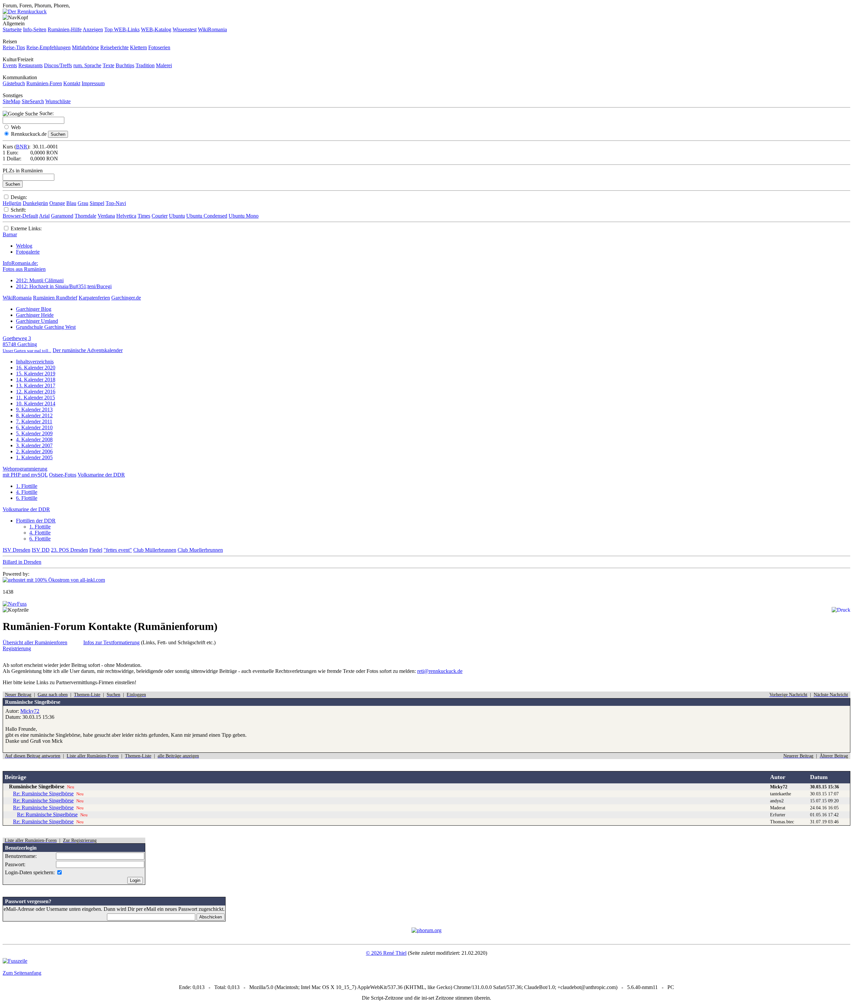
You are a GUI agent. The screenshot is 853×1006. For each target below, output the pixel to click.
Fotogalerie (28, 252)
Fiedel (95, 550)
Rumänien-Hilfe (65, 29)
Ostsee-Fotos (62, 475)
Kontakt (71, 83)
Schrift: (18, 210)
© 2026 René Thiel (386, 953)
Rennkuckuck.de (29, 134)
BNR (21, 146)
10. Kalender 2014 (35, 403)
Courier (160, 216)
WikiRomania (212, 29)
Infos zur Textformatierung (111, 642)
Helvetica (126, 216)
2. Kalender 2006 (34, 451)
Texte (108, 65)
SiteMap (11, 101)
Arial (44, 216)
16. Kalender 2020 (35, 367)
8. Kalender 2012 (34, 415)
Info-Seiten (34, 29)
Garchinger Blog (33, 309)
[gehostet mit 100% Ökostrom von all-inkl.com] (54, 580)
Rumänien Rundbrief (55, 298)
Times (144, 216)
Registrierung (17, 648)
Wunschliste (58, 101)
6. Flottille (26, 498)
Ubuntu (177, 216)
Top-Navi (116, 203)
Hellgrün (12, 203)
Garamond (62, 216)
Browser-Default (20, 216)
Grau (83, 203)
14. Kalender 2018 (35, 379)
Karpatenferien (94, 298)
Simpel (97, 203)
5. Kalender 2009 (34, 433)
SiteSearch (33, 101)
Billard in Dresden (22, 562)
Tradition (145, 65)
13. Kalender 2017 (35, 385)
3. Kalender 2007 (34, 445)
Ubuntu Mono (244, 216)
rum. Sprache (87, 65)
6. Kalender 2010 (34, 427)
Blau (71, 203)
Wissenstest (185, 29)
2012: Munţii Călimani (40, 280)
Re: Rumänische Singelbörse (43, 793)
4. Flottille (26, 492)
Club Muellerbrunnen (200, 550)
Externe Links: (26, 228)
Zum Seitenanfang (22, 973)
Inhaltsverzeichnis (35, 361)
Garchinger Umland (37, 321)
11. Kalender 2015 (35, 397)
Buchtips (125, 65)
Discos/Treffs (58, 65)
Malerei (164, 65)
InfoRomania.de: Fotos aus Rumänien (24, 266)
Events (10, 65)
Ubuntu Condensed (206, 216)
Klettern (138, 47)
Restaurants (30, 65)
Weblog (24, 246)
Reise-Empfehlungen (48, 47)
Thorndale (85, 216)
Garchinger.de (126, 298)
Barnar (10, 234)
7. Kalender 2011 (34, 421)
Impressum (93, 83)
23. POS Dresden (69, 550)
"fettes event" (118, 550)
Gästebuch (14, 83)
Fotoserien (159, 47)
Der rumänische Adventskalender (88, 350)
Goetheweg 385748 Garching (27, 344)
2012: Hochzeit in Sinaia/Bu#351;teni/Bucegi (64, 286)
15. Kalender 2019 (35, 373)
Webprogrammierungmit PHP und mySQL (25, 472)
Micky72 (29, 711)
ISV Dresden (16, 550)
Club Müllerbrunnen (154, 550)
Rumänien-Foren (44, 83)
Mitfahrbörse (85, 47)
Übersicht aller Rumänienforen (35, 642)
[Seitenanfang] (15, 604)
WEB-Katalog (156, 29)
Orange (57, 203)
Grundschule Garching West (46, 327)
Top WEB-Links (122, 29)
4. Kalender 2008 (34, 439)
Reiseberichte (114, 47)
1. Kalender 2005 (34, 457)
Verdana (106, 216)
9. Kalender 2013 (34, 409)
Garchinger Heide (35, 315)
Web (16, 127)
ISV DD (41, 550)
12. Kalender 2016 (35, 391)
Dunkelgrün (35, 203)
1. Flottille (26, 486)
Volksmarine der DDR (101, 475)
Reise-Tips (14, 47)
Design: (19, 197)
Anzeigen (93, 29)
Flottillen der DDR (36, 520)
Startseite (12, 29)
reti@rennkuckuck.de (439, 671)
